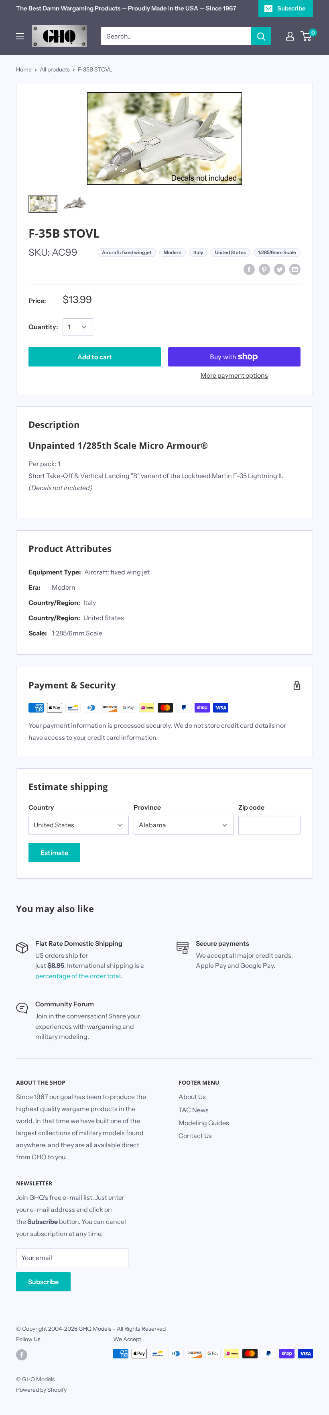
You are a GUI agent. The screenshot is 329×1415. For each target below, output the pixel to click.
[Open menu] (20, 36)
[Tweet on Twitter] (279, 269)
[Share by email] (295, 269)
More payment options (234, 375)
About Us (192, 1097)
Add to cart (94, 357)
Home (24, 69)
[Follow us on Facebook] (21, 1354)
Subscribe (291, 8)
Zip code (251, 807)
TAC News (194, 1110)
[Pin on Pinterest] (264, 269)
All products (55, 69)
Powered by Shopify (41, 1389)
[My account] (290, 36)
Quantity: (43, 327)
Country (41, 807)
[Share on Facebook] (249, 269)
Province (147, 807)
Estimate (54, 853)
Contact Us (195, 1136)
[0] (306, 36)
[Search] (261, 36)
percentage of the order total (78, 976)
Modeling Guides (204, 1123)
